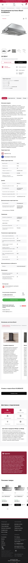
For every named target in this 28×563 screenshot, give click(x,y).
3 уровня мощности (6, 325)
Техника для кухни (5, 524)
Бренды (3, 538)
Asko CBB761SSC (6, 496)
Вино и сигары (4, 532)
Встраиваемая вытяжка (16, 325)
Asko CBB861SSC (19, 496)
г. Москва (18, 537)
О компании (3, 537)
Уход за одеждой (5, 526)
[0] (26, 4)
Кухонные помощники (6, 528)
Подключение (17, 526)
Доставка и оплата (18, 524)
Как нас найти (17, 541)
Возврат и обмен (18, 530)
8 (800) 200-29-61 (6, 309)
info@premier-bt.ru (20, 546)
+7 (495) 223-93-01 (7, 295)
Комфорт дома (4, 530)
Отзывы (24, 98)
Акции (2, 541)
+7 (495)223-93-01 (19, 543)
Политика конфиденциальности (14, 560)
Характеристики (11, 98)
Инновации (19, 98)
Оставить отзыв (14, 393)
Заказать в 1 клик (7, 62)
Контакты (3, 544)
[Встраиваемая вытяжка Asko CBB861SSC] (19, 487)
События (3, 542)
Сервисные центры (19, 528)
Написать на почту (14, 299)
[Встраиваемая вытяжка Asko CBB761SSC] (7, 487)
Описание (4, 98)
